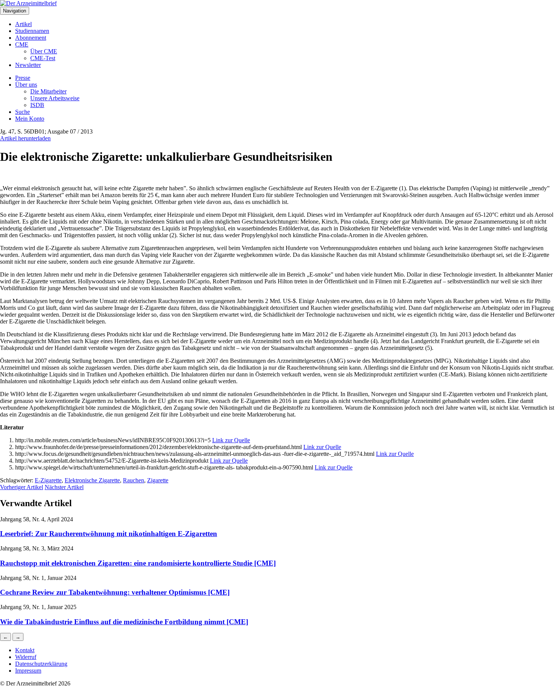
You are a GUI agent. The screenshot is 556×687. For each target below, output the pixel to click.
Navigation (14, 11)
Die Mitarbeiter (48, 91)
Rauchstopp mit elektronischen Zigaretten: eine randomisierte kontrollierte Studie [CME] (138, 563)
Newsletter (28, 65)
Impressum (28, 670)
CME (21, 44)
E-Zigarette (48, 480)
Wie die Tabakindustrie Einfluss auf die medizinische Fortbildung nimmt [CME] (124, 622)
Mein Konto (29, 118)
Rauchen (133, 480)
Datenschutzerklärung (41, 664)
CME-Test (42, 58)
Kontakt (24, 650)
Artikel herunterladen (25, 138)
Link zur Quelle (231, 440)
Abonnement (30, 37)
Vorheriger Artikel (21, 487)
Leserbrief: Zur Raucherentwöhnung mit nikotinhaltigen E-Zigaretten (108, 534)
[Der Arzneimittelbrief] (28, 3)
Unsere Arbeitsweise (54, 98)
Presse (22, 78)
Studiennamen (32, 31)
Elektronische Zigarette (92, 480)
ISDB (37, 105)
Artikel (23, 24)
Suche (22, 112)
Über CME (43, 51)
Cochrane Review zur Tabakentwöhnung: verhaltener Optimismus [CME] (115, 592)
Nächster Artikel (64, 487)
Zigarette (157, 480)
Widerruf (25, 657)
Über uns (26, 84)
